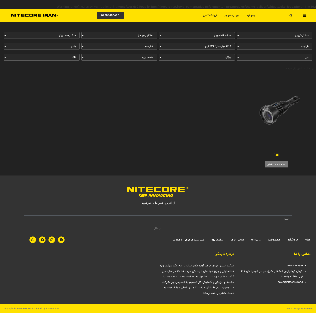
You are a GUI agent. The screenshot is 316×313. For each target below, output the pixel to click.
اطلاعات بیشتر (276, 164)
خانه (308, 240)
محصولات (274, 240)
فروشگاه (293, 240)
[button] (304, 15)
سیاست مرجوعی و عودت (188, 240)
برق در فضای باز (232, 15)
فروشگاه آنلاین (210, 15)
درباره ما (256, 240)
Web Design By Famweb (300, 308)
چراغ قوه (251, 15)
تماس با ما (237, 240)
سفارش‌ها (217, 240)
